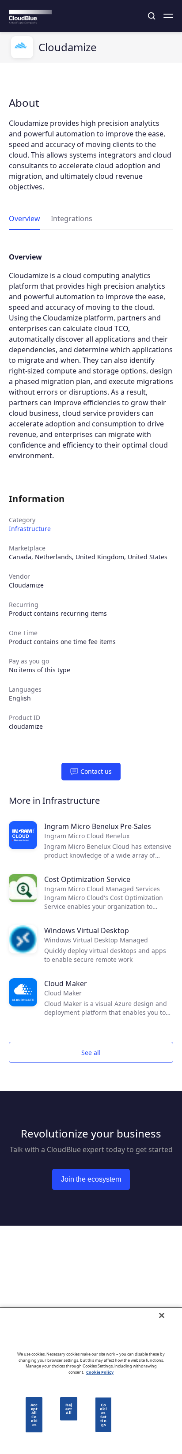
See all (91, 1052)
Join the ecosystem (91, 1179)
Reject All (68, 1409)
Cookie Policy (100, 1372)
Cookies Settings (103, 1415)
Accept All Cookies (34, 1415)
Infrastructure (30, 528)
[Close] (161, 1315)
